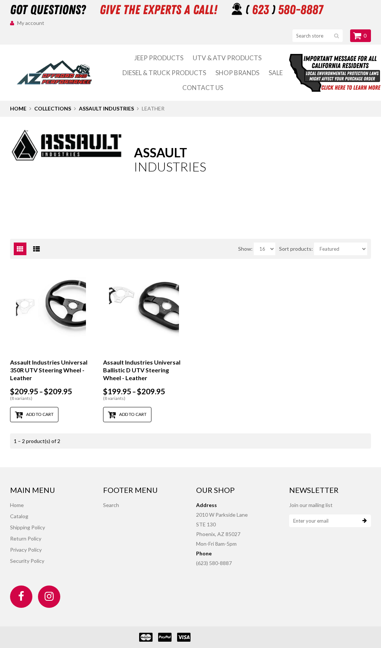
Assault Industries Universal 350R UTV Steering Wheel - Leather (48, 370)
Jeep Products (158, 58)
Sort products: (296, 249)
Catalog (19, 516)
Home (18, 108)
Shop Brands (237, 73)
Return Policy (25, 538)
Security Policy (27, 561)
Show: (245, 249)
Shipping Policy (27, 527)
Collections (52, 108)
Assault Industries (106, 108)
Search (111, 505)
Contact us (202, 88)
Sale (276, 73)
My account (30, 23)
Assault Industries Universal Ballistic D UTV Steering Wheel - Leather (141, 370)
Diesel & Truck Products (164, 73)
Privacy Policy (26, 549)
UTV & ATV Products (227, 58)
